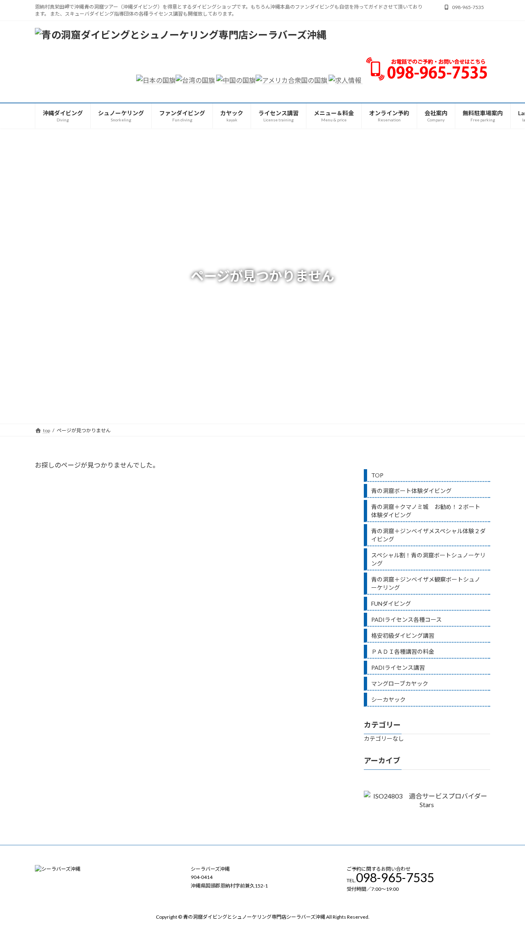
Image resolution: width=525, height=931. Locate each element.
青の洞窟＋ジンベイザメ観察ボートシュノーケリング (425, 583)
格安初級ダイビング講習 (402, 635)
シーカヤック (388, 699)
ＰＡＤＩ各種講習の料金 (402, 651)
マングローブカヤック (399, 683)
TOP (377, 475)
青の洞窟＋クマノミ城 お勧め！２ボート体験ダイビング (425, 510)
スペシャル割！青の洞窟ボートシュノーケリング (428, 559)
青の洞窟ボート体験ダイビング (411, 490)
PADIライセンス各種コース (406, 619)
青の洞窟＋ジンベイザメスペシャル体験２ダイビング (428, 535)
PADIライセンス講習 (398, 667)
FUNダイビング (391, 603)
